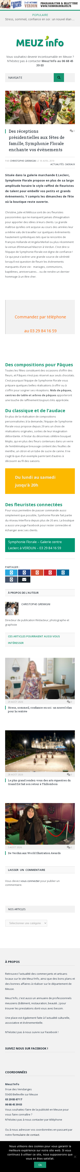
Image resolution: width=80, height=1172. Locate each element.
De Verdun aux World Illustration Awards (34, 853)
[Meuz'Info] (40, 41)
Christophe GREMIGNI (23, 160)
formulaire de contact (26, 1135)
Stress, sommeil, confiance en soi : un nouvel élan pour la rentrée (41, 19)
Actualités (57, 164)
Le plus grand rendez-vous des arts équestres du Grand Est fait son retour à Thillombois (39, 782)
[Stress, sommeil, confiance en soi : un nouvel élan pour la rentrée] (40, 680)
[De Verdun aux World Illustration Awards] (40, 826)
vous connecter (30, 881)
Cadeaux (70, 164)
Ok (40, 1164)
